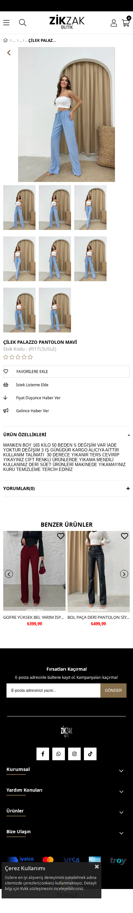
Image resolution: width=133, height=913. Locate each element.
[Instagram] (74, 754)
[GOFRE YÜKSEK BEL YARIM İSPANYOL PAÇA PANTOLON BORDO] (34, 572)
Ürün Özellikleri (24, 434)
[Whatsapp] (58, 754)
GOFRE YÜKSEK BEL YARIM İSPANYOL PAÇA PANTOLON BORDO (34, 617)
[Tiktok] (90, 754)
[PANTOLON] (23, 40)
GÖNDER (113, 690)
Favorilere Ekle (60, 536)
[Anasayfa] (11, 40)
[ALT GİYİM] (17, 40)
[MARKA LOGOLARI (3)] (67, 732)
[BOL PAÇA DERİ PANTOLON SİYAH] (98, 572)
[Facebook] (42, 754)
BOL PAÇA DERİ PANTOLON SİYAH (98, 617)
